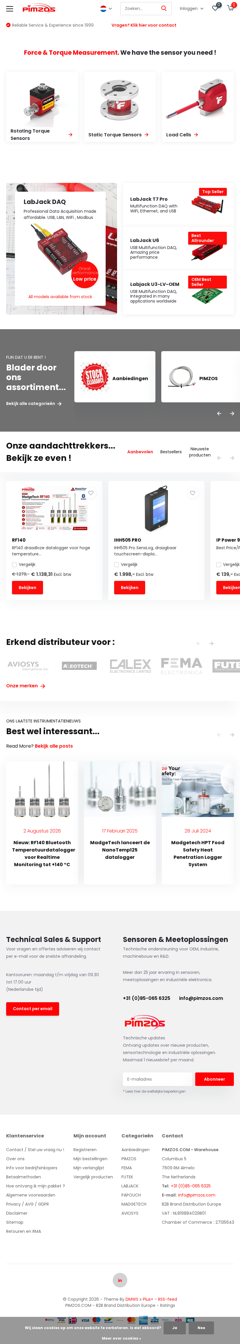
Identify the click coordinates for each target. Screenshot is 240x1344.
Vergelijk (27, 564)
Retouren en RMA (23, 1231)
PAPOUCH (131, 1195)
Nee (201, 1327)
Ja (174, 1327)
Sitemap (14, 1222)
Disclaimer (17, 1213)
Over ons (15, 1159)
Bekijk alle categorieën (31, 403)
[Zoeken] (164, 8)
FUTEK (127, 1177)
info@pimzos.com (201, 998)
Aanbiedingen (135, 1150)
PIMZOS (128, 1159)
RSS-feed (167, 1299)
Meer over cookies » (121, 1338)
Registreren (85, 1150)
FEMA (126, 1168)
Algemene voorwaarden (30, 1195)
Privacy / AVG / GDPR (27, 1204)
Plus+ (148, 1299)
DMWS (132, 1299)
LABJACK (129, 1186)
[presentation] (219, 414)
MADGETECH (133, 1204)
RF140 (18, 540)
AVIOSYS (129, 1213)
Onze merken (22, 685)
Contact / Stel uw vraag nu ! (35, 1150)
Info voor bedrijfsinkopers (31, 1168)
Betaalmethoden (23, 1177)
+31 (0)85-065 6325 (146, 998)
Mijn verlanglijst (88, 1168)
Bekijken (27, 588)
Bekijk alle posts (54, 746)
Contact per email (32, 1009)
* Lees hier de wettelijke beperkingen (154, 1091)
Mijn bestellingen (90, 1159)
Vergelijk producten (93, 1177)
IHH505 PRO (127, 540)
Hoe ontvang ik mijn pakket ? (35, 1186)
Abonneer (214, 1079)
